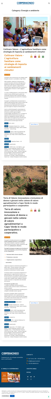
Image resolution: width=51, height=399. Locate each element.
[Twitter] (34, 376)
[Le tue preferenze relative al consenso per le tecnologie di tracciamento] (48, 396)
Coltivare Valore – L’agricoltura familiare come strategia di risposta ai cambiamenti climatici (24, 50)
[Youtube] (31, 376)
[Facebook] (27, 376)
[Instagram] (31, 379)
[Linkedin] (27, 379)
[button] (49, 3)
